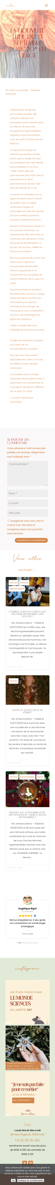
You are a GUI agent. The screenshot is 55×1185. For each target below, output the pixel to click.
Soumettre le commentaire (31, 540)
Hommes (24, 582)
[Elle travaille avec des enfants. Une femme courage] (28, 1094)
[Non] (51, 1174)
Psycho (40, 777)
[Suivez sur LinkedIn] (24, 1163)
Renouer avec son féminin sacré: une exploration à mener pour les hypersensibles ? (27, 821)
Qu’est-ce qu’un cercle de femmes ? (27, 720)
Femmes (14, 582)
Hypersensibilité (17, 588)
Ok (13, 1180)
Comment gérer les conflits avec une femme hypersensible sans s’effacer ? (27, 623)
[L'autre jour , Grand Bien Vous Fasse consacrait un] (28, 1048)
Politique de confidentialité (30, 1180)
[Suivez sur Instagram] (30, 1163)
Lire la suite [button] (27, 934)
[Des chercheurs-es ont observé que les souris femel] (28, 1002)
